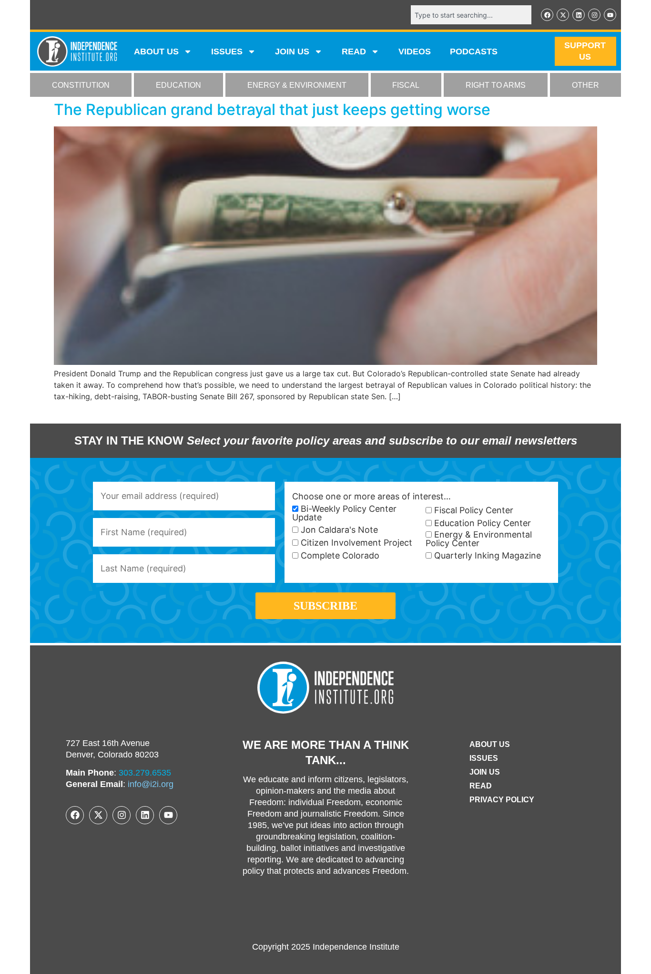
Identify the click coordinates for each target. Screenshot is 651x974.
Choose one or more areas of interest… (371, 496)
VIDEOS (414, 51)
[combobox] (471, 14)
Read (480, 786)
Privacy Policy (501, 800)
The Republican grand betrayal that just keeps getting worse (272, 109)
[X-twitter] (563, 15)
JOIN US (292, 51)
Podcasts (474, 51)
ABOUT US (156, 51)
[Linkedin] (578, 15)
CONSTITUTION (81, 85)
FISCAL (405, 85)
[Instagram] (594, 15)
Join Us (484, 772)
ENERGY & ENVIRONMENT (296, 85)
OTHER (585, 85)
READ (354, 51)
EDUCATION (178, 85)
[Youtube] (610, 15)
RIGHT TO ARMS (496, 85)
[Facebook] (547, 15)
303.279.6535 (145, 772)
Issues (227, 51)
